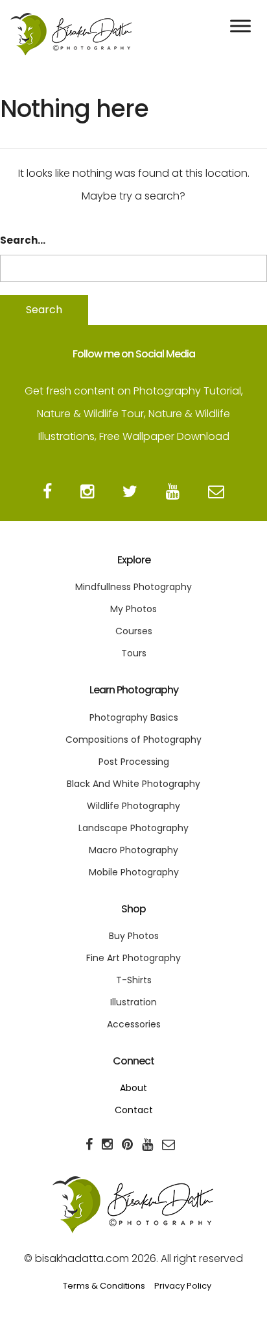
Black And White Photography (133, 783)
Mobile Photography (134, 872)
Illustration (133, 1002)
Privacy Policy (182, 1286)
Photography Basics (133, 717)
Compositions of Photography (133, 739)
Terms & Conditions (104, 1286)
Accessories (134, 1024)
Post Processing (134, 761)
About (133, 1087)
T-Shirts (134, 979)
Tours (133, 653)
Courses (133, 631)
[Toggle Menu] (240, 25)
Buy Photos (134, 935)
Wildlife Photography (133, 805)
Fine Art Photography (133, 957)
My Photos (133, 608)
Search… (22, 240)
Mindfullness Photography (133, 586)
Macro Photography (133, 850)
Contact (134, 1109)
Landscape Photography (133, 827)
